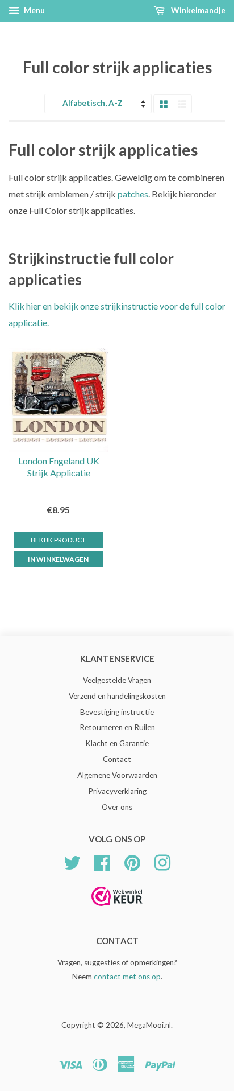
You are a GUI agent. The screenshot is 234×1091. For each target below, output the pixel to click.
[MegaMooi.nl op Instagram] (162, 861)
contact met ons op (127, 976)
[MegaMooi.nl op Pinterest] (132, 861)
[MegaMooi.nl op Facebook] (102, 861)
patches (133, 193)
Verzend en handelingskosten (117, 696)
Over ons (117, 807)
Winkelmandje (197, 10)
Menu (33, 10)
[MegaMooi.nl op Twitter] (72, 861)
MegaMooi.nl (149, 1025)
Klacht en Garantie (117, 743)
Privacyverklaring (117, 791)
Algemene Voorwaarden (117, 775)
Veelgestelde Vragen (117, 680)
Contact (117, 759)
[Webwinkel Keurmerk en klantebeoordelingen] (117, 909)
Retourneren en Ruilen (117, 727)
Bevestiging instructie (117, 712)
